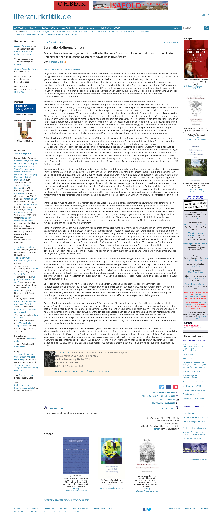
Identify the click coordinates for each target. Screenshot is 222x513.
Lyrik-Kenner (188, 354)
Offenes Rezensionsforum (26, 69)
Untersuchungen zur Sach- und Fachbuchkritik (194, 422)
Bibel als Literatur (26, 375)
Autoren (67, 27)
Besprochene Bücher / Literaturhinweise (62, 69)
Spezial (44, 27)
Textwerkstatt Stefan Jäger (196, 284)
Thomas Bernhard (22, 186)
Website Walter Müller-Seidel (195, 459)
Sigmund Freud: (26, 368)
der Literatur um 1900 (192, 386)
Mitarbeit (92, 27)
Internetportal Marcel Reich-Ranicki (23, 219)
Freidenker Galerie (195, 218)
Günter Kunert (20, 160)
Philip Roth (33, 160)
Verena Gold (56, 61)
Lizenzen (156, 428)
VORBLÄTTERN (171, 42)
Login (117, 27)
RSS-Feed (18, 508)
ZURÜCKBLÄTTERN (53, 42)
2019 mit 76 (19, 274)
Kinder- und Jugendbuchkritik (195, 428)
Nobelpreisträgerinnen (195, 278)
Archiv (33, 27)
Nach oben (202, 508)
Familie (17, 64)
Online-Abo (19, 92)
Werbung (75, 511)
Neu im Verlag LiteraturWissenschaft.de (195, 190)
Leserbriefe (49, 508)
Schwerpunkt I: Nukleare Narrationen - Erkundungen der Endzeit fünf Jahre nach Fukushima (103, 31)
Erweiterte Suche (103, 508)
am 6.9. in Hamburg (198, 259)
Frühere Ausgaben (31, 31)
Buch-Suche (20, 511)
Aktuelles (20, 27)
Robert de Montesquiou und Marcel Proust (25, 302)
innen (201, 398)
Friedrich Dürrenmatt (22, 178)
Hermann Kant (21, 174)
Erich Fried (19, 193)
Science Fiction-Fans (191, 371)
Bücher (55, 27)
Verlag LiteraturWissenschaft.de (76, 489)
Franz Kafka (19, 346)
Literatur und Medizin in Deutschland (25, 310)
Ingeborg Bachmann (23, 211)
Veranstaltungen (40, 511)
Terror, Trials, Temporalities (22, 324)
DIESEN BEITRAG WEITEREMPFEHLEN (158, 396)
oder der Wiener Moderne (194, 390)
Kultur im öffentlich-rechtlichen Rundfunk (24, 53)
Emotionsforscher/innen (193, 394)
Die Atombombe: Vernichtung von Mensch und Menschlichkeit (46, 34)
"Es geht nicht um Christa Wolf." (24, 279)
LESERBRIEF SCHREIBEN (164, 392)
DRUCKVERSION (167, 399)
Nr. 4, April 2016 (49, 31)
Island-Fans (187, 358)
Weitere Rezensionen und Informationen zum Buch (84, 371)
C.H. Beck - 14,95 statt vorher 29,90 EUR (196, 87)
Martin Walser (23, 166)
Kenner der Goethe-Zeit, (193, 381)
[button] (161, 387)
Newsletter (60, 511)
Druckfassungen (80, 508)
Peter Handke (30, 204)
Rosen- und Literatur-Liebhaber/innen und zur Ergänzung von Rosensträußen (193, 347)
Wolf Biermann (27, 169)
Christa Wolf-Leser (190, 398)
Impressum (174, 508)
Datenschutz (188, 508)
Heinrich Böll (20, 163)
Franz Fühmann (30, 198)
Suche (177, 27)
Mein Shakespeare (22, 171)
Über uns (105, 27)
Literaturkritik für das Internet (195, 417)
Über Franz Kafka (195, 272)
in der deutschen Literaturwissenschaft (24, 386)
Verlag (205, 15)
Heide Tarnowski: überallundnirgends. (23, 259)
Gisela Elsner (62, 352)
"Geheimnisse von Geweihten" (195, 234)
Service (79, 27)
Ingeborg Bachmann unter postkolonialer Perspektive (194, 433)
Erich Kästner (188, 413)
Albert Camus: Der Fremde (195, 225)
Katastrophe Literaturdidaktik (195, 243)
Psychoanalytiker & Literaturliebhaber (191, 376)
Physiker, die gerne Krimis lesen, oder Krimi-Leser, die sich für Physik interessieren (194, 364)
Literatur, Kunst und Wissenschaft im (25, 357)
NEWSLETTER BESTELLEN (163, 402)
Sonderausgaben (22, 153)
